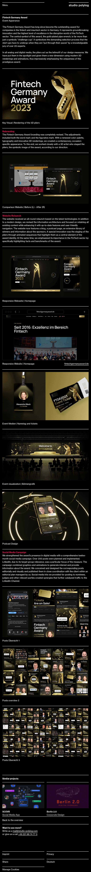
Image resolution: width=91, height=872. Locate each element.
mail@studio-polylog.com (25, 831)
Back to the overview (12, 820)
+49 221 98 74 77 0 (27, 834)
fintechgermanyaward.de (76, 363)
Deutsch (51, 861)
